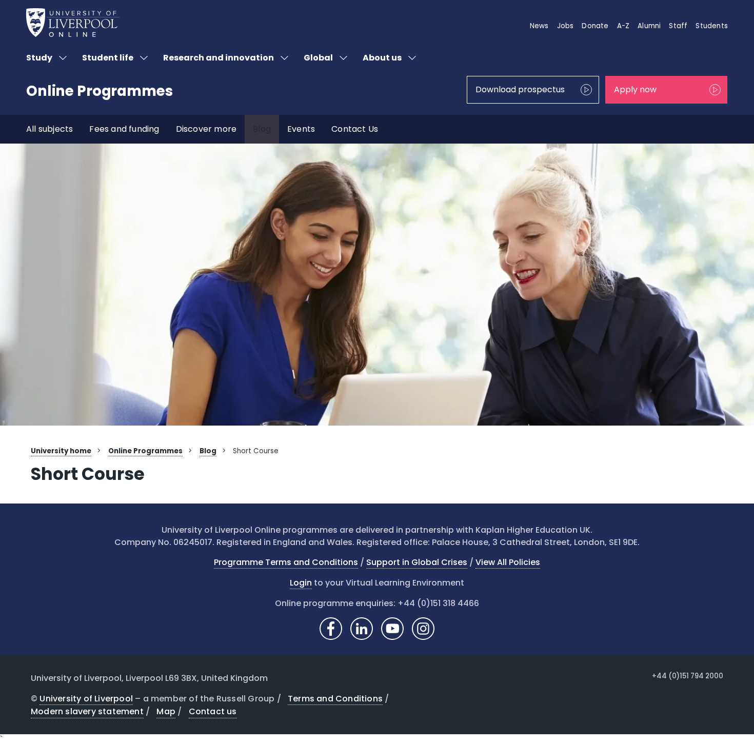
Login (301, 583)
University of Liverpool (86, 698)
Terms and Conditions (335, 698)
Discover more (206, 129)
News (539, 26)
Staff (678, 26)
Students (712, 26)
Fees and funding (124, 129)
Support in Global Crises (416, 562)
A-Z (623, 26)
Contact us (213, 711)
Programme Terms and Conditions (286, 562)
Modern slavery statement (87, 711)
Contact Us (354, 129)
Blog (262, 129)
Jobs (565, 26)
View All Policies (507, 562)
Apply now (635, 89)
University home (61, 451)
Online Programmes (99, 91)
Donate (595, 26)
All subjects (49, 129)
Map (165, 711)
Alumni (649, 26)
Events (301, 129)
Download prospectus (520, 89)
